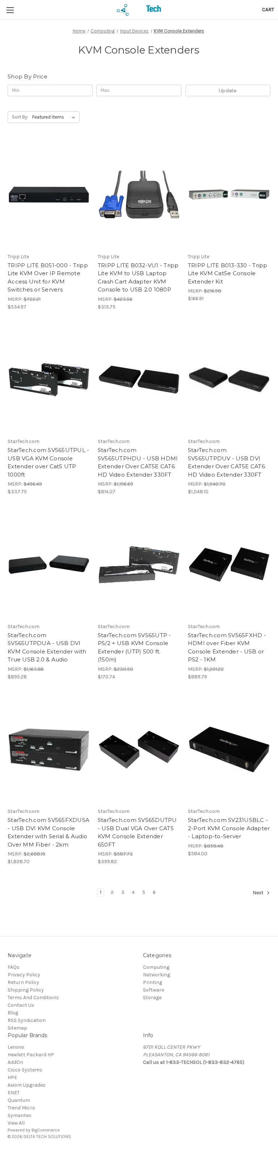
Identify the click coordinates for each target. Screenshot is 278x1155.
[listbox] (55, 117)
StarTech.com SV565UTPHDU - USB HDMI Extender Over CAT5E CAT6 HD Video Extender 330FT (138, 462)
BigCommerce (45, 1130)
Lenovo (16, 1047)
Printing (152, 982)
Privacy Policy (24, 975)
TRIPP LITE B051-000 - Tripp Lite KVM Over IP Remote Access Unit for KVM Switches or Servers (48, 277)
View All (16, 1123)
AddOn (15, 1062)
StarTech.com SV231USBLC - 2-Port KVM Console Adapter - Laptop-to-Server (229, 828)
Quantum (19, 1100)
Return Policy (23, 982)
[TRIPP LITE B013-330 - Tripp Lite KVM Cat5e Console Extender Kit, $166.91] (229, 195)
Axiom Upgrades (27, 1085)
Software (153, 990)
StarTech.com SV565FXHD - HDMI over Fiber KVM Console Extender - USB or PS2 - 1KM (227, 647)
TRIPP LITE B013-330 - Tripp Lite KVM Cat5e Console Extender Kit (228, 273)
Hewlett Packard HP (31, 1055)
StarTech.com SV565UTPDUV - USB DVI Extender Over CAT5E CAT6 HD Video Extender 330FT (226, 462)
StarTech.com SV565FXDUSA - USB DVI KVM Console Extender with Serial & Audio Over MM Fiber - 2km (48, 832)
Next (259, 893)
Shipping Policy (26, 990)
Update (228, 90)
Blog (13, 1013)
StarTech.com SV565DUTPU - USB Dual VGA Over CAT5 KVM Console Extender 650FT (137, 832)
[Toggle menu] (10, 10)
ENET (14, 1093)
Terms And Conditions (33, 997)
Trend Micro (21, 1108)
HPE (12, 1077)
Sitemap (17, 1028)
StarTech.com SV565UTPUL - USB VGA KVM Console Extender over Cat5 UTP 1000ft (48, 462)
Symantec (19, 1115)
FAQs (14, 967)
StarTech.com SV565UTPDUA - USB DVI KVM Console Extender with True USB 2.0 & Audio (47, 647)
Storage (152, 997)
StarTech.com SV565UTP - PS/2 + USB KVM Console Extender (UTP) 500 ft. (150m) (134, 647)
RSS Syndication (27, 1020)
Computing (156, 967)
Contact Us (21, 1005)
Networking (156, 975)
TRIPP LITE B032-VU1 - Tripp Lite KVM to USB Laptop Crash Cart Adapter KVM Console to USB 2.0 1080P (138, 277)
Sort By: (20, 117)
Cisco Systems (25, 1070)
